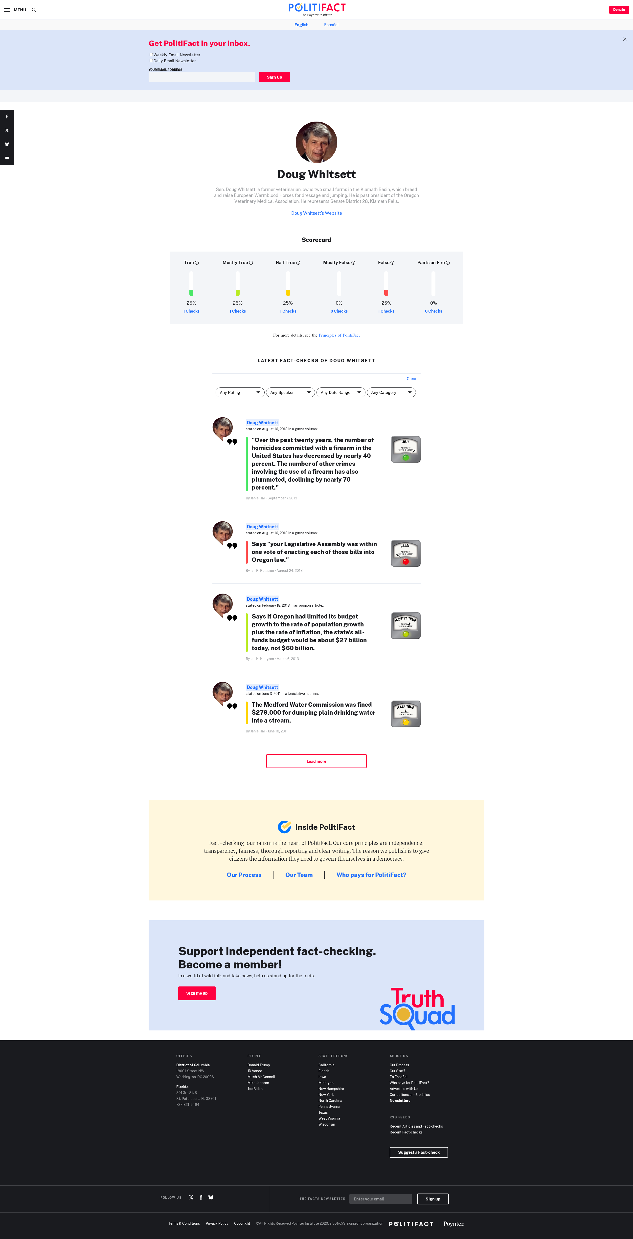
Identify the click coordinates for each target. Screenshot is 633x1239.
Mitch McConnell (261, 1077)
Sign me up (197, 993)
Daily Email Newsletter (175, 60)
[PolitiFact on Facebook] (201, 1197)
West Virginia (329, 1118)
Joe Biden (255, 1089)
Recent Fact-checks (406, 1132)
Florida (324, 1071)
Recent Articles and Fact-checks (416, 1126)
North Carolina (330, 1100)
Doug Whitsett (262, 422)
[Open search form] (34, 10)
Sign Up (274, 77)
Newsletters (400, 1100)
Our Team (299, 874)
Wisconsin (326, 1124)
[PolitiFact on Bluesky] (210, 1197)
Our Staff (397, 1071)
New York (326, 1094)
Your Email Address (165, 70)
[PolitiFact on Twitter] (191, 1197)
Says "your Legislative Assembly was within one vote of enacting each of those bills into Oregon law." (314, 551)
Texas (323, 1112)
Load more (316, 761)
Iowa (322, 1077)
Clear (412, 378)
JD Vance (255, 1071)
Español (331, 24)
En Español (398, 1077)
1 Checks (191, 311)
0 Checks (339, 311)
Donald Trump (259, 1065)
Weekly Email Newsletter (177, 54)
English (301, 24)
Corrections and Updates (410, 1094)
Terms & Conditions (184, 1223)
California (326, 1065)
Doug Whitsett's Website (316, 213)
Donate (619, 9)
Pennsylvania (329, 1106)
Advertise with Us (404, 1089)
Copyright (242, 1223)
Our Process (244, 874)
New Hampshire (331, 1089)
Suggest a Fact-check (419, 1152)
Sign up (433, 1198)
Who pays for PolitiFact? (371, 874)
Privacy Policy (217, 1223)
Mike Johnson (258, 1083)
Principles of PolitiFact (339, 335)
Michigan (326, 1083)
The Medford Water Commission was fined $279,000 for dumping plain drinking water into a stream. (313, 712)
